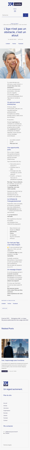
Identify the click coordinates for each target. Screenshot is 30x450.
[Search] (25, 15)
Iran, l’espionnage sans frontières (13, 360)
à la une (4, 371)
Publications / (15, 23)
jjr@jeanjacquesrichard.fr (11, 431)
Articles (20, 39)
